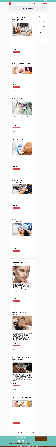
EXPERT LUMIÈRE (19, 181)
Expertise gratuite (25, 3)
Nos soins (39, 15)
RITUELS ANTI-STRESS (42, 38)
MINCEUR (40, 16)
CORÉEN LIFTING (19, 262)
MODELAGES (41, 37)
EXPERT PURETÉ (19, 98)
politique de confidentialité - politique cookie (34, 446)
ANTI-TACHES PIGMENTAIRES (15, 182)
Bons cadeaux (34, 3)
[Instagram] (46, 1)
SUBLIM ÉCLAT (18, 139)
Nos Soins (29, 3)
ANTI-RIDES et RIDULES (43, 26)
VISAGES (17, 21)
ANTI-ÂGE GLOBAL (42, 25)
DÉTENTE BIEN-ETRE (41, 36)
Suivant (33, 432)
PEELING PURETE (19, 312)
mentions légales (27, 446)
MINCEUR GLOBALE (42, 17)
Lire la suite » (14, 55)
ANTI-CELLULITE (42, 20)
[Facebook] (44, 1)
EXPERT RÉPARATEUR (21, 63)
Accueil (21, 3)
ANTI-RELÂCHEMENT (42, 21)
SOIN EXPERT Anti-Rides (21, 397)
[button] (45, 3)
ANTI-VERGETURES (42, 22)
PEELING (13, 314)
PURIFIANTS (13, 65)
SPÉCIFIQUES (13, 264)
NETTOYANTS (13, 21)
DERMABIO (16, 220)
